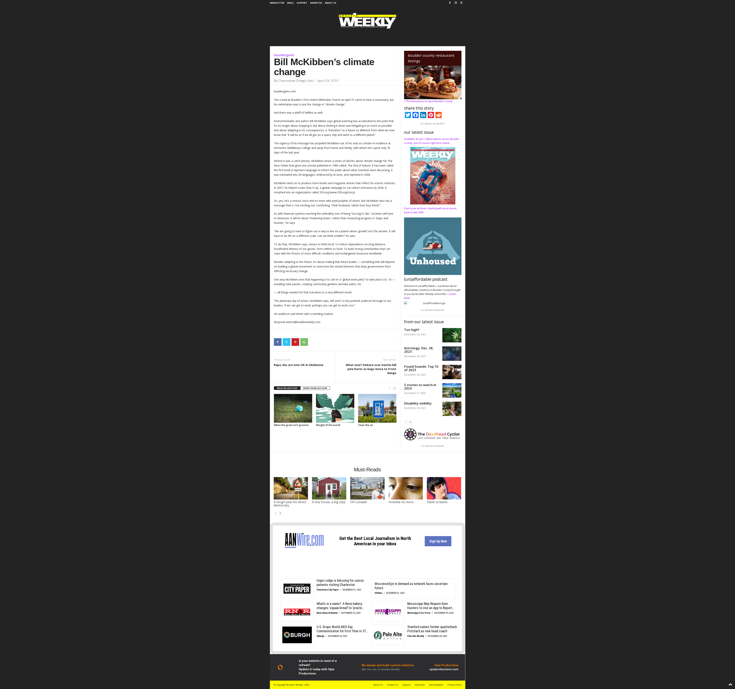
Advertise (316, 2)
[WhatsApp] (304, 342)
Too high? (411, 329)
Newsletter (277, 2)
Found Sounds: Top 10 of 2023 (421, 368)
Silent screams (437, 502)
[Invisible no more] (406, 488)
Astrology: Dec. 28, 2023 (419, 350)
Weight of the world (328, 425)
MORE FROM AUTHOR (315, 388)
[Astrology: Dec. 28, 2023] (451, 353)
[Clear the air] (377, 408)
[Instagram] (455, 3)
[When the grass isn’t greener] (293, 408)
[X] (461, 3)
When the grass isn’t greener (291, 425)
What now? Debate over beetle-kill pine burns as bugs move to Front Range (371, 369)
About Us (330, 2)
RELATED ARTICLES (287, 388)
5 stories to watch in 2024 (420, 386)
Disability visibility (418, 403)
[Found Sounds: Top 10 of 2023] (451, 372)
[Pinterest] (295, 342)
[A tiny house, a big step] (329, 488)
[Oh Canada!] (367, 488)
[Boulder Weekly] (367, 21)
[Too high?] (451, 335)
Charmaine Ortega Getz (296, 80)
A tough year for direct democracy (290, 504)
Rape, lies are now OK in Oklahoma (298, 365)
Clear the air (365, 425)
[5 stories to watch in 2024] (451, 390)
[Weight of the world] (335, 408)
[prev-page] (390, 388)
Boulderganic (284, 55)
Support (302, 2)
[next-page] (394, 388)
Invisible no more (401, 502)
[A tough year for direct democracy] (291, 488)
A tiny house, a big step (328, 502)
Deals (290, 2)
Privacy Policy (455, 684)
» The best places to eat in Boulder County (428, 101)
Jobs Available (436, 684)
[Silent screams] (444, 488)
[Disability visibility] (451, 409)
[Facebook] (450, 3)
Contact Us (392, 684)
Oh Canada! (358, 502)
